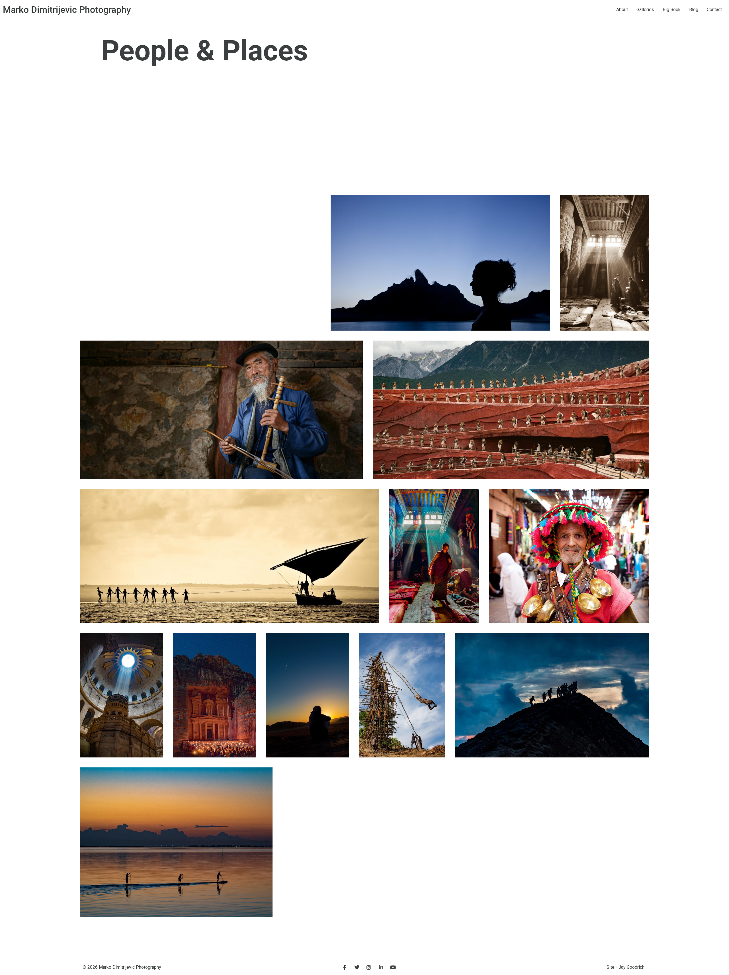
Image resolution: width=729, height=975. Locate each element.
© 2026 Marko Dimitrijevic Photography (122, 967)
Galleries (645, 9)
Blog (693, 9)
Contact (714, 9)
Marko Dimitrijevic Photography (67, 9)
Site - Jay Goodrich (625, 967)
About (622, 9)
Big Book (672, 9)
